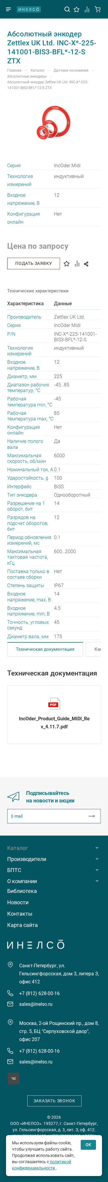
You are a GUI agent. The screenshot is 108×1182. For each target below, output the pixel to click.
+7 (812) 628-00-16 (39, 993)
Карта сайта (22, 925)
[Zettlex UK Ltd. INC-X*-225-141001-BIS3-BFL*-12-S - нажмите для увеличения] (54, 123)
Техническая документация (45, 649)
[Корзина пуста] (97, 9)
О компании (22, 881)
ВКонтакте (14, 1078)
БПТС (14, 870)
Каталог (17, 848)
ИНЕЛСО (29, 9)
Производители (26, 859)
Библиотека (22, 891)
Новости (17, 902)
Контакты (19, 914)
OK (88, 1144)
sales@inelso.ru (35, 1004)
